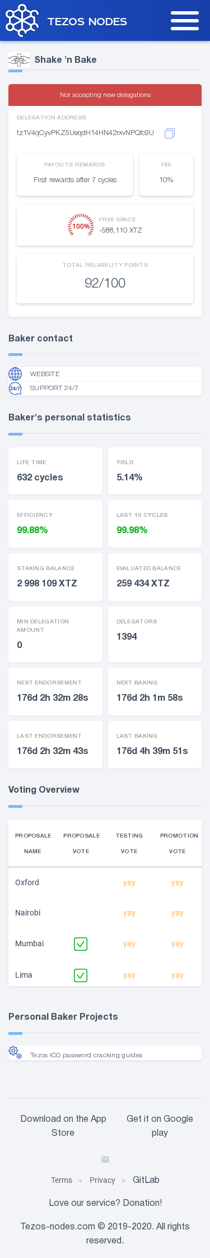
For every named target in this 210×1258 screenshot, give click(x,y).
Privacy (102, 1180)
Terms (61, 1180)
